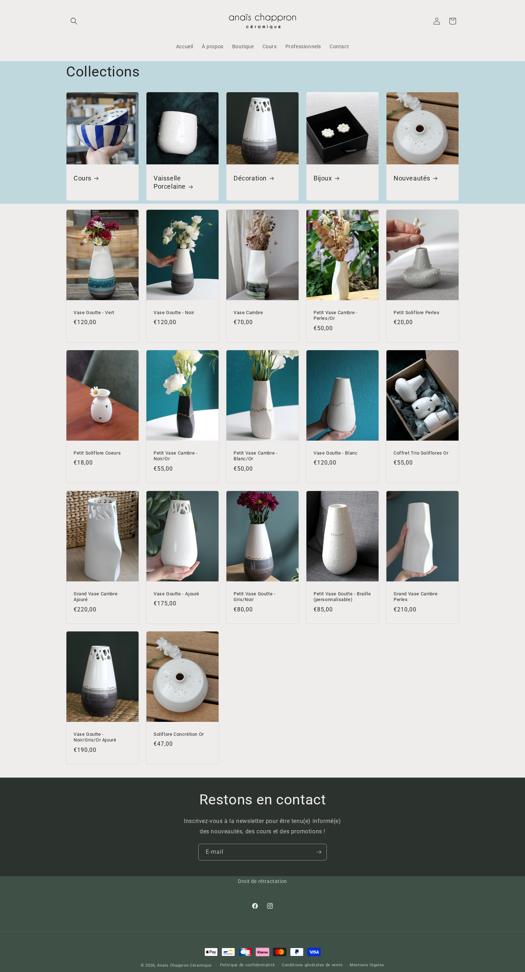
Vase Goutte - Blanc (336, 453)
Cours (82, 178)
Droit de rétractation (262, 881)
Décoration (250, 178)
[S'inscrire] (318, 852)
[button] (74, 21)
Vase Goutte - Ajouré (176, 593)
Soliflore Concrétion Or (179, 734)
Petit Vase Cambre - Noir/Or (176, 456)
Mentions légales (367, 965)
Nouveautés (412, 178)
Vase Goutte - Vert (94, 312)
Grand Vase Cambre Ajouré (96, 596)
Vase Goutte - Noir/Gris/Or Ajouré (95, 737)
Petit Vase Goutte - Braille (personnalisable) (342, 596)
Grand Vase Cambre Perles (416, 596)
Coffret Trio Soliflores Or (421, 453)
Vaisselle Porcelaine (170, 182)
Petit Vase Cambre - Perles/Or (336, 315)
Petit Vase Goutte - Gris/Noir (254, 596)
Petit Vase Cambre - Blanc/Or (256, 456)
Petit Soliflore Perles (416, 312)
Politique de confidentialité (247, 965)
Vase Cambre (248, 312)
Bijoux (323, 178)
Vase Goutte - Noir (174, 312)
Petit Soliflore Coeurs (97, 453)
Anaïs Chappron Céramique (184, 965)
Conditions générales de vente (312, 965)
